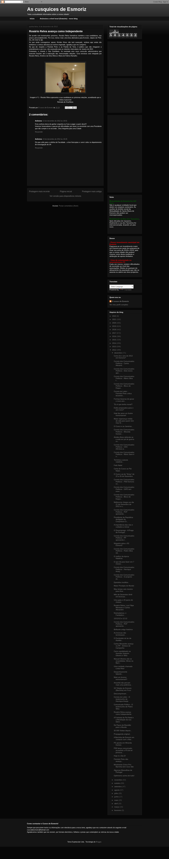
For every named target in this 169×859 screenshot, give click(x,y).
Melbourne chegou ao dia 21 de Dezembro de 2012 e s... (124, 504)
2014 (114, 343)
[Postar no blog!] (68, 107)
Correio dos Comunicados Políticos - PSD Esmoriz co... (124, 482)
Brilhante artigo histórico (123, 629)
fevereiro (118, 810)
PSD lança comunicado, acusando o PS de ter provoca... (123, 750)
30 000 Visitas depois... (123, 731)
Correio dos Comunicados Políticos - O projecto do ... (124, 577)
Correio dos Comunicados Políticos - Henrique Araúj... (124, 569)
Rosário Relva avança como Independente (122, 713)
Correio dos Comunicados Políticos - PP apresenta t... (124, 538)
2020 (114, 323)
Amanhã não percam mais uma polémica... (123, 684)
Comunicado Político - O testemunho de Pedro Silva (123, 707)
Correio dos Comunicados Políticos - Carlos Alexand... (124, 363)
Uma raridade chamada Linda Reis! (123, 667)
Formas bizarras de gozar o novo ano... (124, 400)
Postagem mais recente (39, 191)
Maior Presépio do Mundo (124, 586)
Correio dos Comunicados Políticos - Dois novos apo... (124, 371)
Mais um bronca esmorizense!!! (120, 678)
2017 (114, 333)
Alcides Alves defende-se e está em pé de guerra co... (124, 439)
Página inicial (66, 191)
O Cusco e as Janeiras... (123, 426)
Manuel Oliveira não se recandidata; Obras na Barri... (123, 661)
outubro (117, 783)
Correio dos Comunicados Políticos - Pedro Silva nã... (124, 551)
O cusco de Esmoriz (120, 301)
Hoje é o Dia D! (120, 756)
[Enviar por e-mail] (66, 107)
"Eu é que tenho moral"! (123, 404)
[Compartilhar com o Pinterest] (75, 107)
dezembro (118, 353)
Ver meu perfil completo (118, 305)
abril (116, 803)
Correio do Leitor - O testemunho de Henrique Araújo (122, 699)
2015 (114, 340)
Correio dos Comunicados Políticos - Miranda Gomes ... (124, 432)
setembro (118, 787)
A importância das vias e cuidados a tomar (123, 526)
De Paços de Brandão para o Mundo (122, 726)
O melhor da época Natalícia (121, 557)
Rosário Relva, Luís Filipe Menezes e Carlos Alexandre (124, 607)
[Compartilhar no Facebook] (73, 107)
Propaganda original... (122, 734)
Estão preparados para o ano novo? (123, 409)
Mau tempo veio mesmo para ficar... (123, 590)
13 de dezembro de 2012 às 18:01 (55, 121)
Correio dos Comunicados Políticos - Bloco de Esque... (124, 386)
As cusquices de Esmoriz (56, 9)
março (117, 807)
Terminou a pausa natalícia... (121, 461)
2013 (114, 346)
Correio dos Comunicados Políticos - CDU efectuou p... (124, 447)
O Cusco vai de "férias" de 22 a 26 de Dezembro (124, 475)
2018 (114, 330)
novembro (118, 780)
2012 (114, 350)
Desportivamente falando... (120, 673)
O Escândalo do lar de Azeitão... (122, 639)
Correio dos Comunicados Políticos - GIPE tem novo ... (124, 489)
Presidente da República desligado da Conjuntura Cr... (123, 519)
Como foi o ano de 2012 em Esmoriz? (123, 357)
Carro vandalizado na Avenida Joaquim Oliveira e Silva (122, 653)
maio (116, 800)
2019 (114, 326)
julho (116, 793)
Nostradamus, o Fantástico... (120, 614)
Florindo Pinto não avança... (121, 760)
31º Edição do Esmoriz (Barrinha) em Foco (123, 689)
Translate (128, 290)
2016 (114, 336)
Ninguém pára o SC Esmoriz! (121, 544)
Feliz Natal (118, 465)
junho (116, 797)
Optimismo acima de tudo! (124, 776)
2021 (114, 319)
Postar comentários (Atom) (68, 206)
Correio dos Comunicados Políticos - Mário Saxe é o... (124, 454)
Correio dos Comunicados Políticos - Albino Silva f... (124, 378)
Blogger (98, 842)
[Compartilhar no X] (71, 107)
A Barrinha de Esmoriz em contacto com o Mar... (124, 738)
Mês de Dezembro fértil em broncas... (123, 596)
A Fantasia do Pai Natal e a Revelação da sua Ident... (124, 720)
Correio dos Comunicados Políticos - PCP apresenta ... (124, 512)
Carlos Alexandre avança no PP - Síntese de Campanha (123, 646)
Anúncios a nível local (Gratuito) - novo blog (59, 19)
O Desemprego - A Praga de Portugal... (123, 531)
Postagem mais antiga (92, 191)
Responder (39, 132)
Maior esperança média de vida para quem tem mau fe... (124, 421)
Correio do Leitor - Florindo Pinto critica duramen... (123, 393)
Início (32, 19)
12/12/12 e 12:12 (120, 618)
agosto (117, 790)
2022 (114, 316)
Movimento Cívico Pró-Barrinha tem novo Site (124, 766)
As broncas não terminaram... (120, 634)
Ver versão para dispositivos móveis (65, 196)
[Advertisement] (124, 57)
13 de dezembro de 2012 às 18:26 (55, 139)
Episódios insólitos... (122, 582)
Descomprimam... (121, 694)
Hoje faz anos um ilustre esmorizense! (123, 414)
